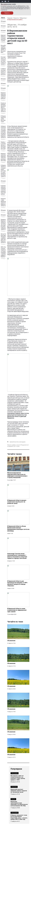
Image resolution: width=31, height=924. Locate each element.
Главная (9, 18)
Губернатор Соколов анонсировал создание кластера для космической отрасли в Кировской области (4, 132)
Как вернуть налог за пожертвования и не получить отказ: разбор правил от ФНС (18, 778)
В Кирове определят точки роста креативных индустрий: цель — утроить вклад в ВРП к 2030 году (19, 817)
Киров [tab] (3, 17)
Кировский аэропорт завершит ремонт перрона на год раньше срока (19, 791)
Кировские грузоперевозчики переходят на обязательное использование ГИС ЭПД (19, 803)
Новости (16, 18)
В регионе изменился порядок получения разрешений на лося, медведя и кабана (5, 190)
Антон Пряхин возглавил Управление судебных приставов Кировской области (5, 238)
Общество (23, 18)
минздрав (22, 442)
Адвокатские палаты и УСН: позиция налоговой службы (5, 38)
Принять (7, 13)
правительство (14, 442)
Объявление (4, 21)
